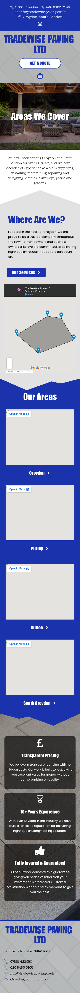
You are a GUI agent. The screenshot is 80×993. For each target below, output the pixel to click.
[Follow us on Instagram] (40, 24)
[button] (40, 76)
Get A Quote (40, 63)
